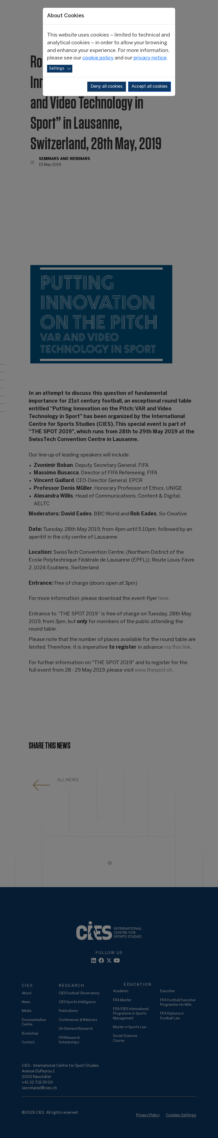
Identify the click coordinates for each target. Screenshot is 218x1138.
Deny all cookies (107, 87)
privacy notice (150, 58)
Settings (56, 68)
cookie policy (98, 58)
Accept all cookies (149, 87)
